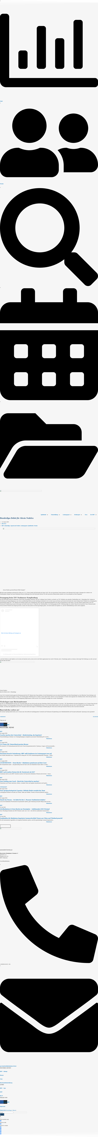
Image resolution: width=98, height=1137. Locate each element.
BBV (3, 525)
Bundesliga (7, 525)
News (86, 514)
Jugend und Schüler (15, 525)
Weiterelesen (49, 738)
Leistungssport (66, 514)
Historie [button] (14, 1110)
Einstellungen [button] (9, 1110)
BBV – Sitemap (3, 1071)
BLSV (1, 1095)
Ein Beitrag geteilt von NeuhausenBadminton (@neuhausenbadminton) (19, 654)
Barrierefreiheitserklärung (6, 1082)
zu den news (5, 825)
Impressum (2, 1106)
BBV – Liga (3, 1088)
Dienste (2, 1075)
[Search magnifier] (2, 1114)
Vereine (36, 525)
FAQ (1, 1079)
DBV (1, 1092)
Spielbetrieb (30, 525)
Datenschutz (3, 1110)
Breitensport (77, 514)
